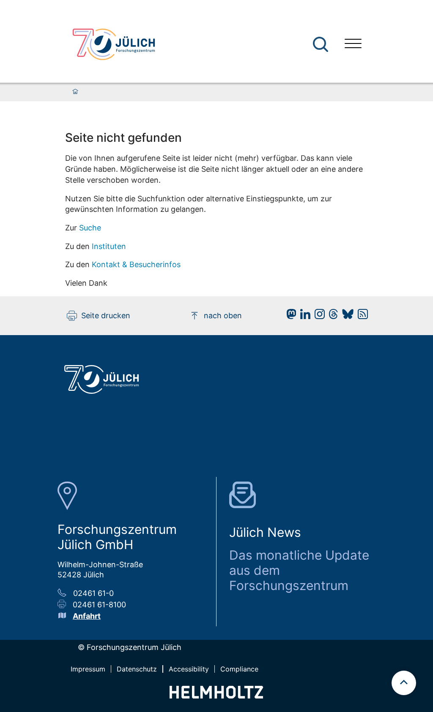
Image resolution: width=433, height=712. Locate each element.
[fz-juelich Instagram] (317, 316)
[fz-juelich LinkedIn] (303, 316)
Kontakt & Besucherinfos (136, 264)
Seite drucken (105, 315)
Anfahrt (87, 616)
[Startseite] (75, 92)
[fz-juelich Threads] (331, 316)
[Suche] (320, 44)
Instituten (109, 246)
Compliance (239, 669)
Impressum (88, 669)
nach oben (223, 315)
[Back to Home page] (113, 44)
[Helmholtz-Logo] (216, 695)
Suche (90, 227)
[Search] (321, 44)
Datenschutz (137, 669)
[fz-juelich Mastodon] (289, 316)
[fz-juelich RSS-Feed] (361, 316)
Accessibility (189, 669)
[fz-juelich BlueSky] (346, 316)
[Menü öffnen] (353, 44)
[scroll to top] (404, 683)
